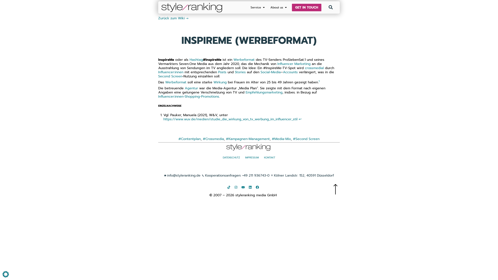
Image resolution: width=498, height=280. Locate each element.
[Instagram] (236, 187)
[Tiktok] (229, 187)
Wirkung (220, 82)
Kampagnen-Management (249, 138)
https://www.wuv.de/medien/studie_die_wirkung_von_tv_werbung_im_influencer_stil (230, 119)
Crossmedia (214, 138)
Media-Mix (282, 138)
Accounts (290, 72)
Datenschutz (231, 157)
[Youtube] (243, 187)
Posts (222, 72)
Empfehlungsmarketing (264, 92)
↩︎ (300, 119)
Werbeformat (244, 59)
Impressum (252, 157)
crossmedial (314, 68)
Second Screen (170, 76)
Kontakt (269, 157)
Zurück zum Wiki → (173, 18)
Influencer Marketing (294, 63)
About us (276, 7)
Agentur (191, 88)
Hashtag (196, 59)
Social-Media (271, 72)
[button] (5, 274)
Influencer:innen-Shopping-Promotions (188, 96)
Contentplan (191, 138)
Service (256, 7)
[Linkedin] (250, 187)
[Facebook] (257, 187)
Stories (240, 72)
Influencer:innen (170, 72)
